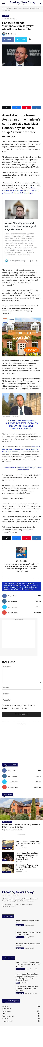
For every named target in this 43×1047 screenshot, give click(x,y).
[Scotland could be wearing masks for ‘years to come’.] (8, 936)
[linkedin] (18, 574)
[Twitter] (9, 910)
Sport (4, 859)
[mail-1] (21, 574)
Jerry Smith (5, 830)
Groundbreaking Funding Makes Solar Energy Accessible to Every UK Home (28, 843)
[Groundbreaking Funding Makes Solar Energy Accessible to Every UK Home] (8, 845)
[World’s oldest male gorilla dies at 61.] (8, 924)
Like (39, 596)
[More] (29, 39)
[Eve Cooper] (4, 34)
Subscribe (37, 612)
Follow (38, 601)
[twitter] (25, 574)
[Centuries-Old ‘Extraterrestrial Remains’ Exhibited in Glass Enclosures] (8, 868)
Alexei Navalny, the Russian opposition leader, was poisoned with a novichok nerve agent (20, 190)
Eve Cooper (12, 34)
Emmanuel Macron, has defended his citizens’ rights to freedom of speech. (21, 449)
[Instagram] (6, 910)
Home (3, 8)
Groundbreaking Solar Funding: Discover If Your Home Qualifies (21, 825)
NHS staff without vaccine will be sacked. (28, 945)
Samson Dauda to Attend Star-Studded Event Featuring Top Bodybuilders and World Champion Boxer (27, 856)
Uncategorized (7, 822)
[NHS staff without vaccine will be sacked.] (8, 947)
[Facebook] (3, 910)
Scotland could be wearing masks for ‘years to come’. (28, 933)
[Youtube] (13, 910)
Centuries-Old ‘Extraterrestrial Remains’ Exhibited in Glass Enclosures (27, 867)
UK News (9, 8)
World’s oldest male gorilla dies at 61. (27, 922)
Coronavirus (19, 925)
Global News (6, 872)
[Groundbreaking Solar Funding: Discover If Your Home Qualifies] (21, 809)
